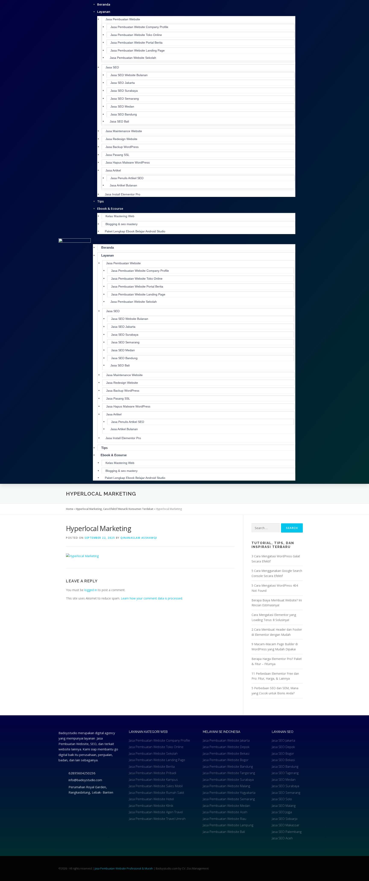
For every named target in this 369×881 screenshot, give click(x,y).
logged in (90, 590)
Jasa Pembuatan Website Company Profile (139, 27)
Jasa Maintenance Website (123, 131)
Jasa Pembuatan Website (122, 19)
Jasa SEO (112, 67)
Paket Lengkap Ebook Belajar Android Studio (135, 231)
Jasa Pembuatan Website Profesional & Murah (124, 868)
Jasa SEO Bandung (123, 114)
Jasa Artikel (113, 170)
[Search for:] (266, 528)
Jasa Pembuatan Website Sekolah (133, 57)
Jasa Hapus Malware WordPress (127, 162)
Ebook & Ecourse (110, 208)
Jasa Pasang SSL (117, 154)
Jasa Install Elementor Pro (122, 194)
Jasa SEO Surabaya (124, 90)
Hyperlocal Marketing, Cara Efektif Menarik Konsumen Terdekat (114, 509)
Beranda (107, 247)
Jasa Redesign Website (121, 139)
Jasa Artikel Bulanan (123, 185)
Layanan (103, 11)
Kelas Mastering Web (119, 216)
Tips (104, 448)
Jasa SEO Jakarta (122, 82)
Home (69, 509)
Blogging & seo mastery (121, 224)
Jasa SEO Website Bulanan (129, 75)
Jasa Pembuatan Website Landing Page (137, 50)
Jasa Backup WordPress (122, 147)
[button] (194, 239)
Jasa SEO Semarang (124, 98)
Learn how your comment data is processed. (152, 598)
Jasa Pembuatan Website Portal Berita (136, 42)
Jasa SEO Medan (122, 106)
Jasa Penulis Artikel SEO (127, 178)
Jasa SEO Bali (119, 121)
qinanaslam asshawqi (138, 538)
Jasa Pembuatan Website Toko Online (136, 35)
